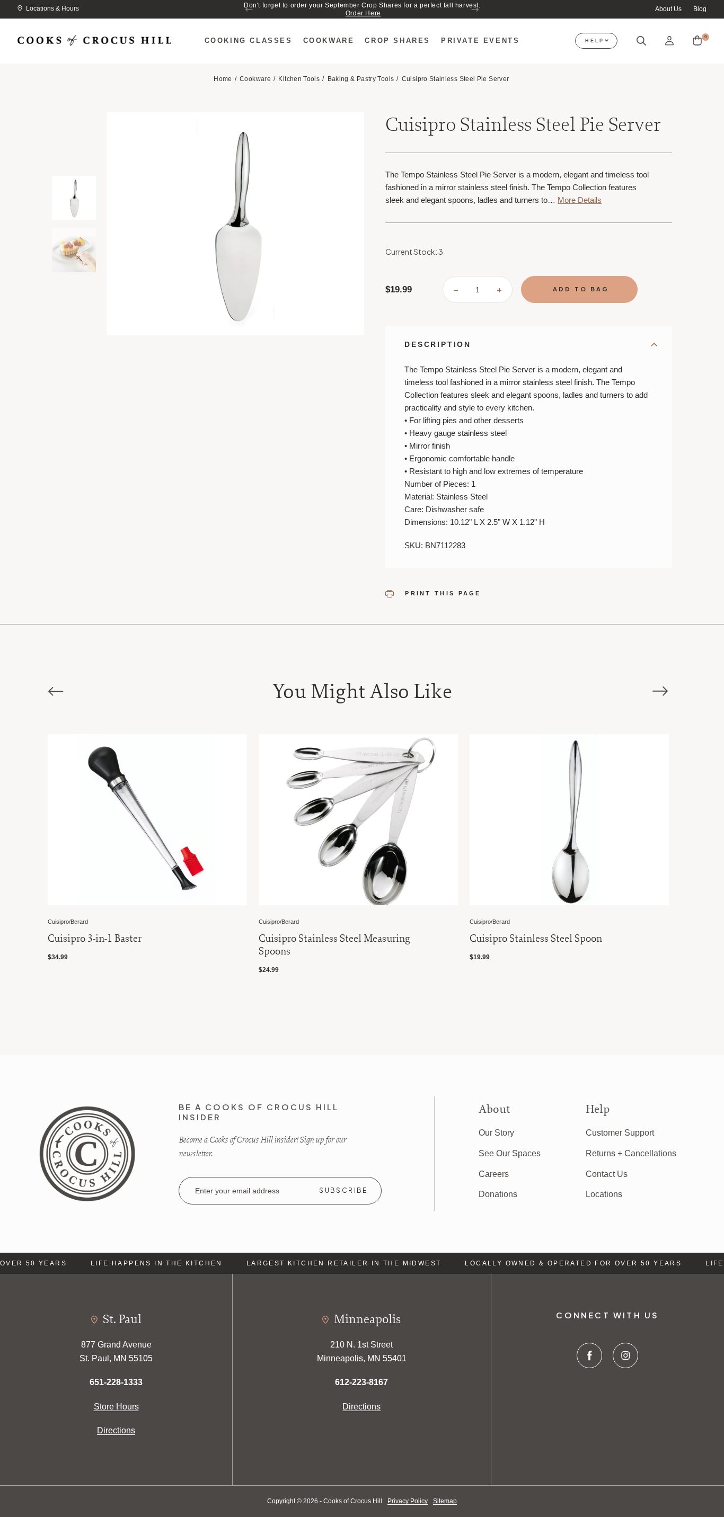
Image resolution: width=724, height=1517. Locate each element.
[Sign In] (669, 41)
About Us (668, 9)
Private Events (480, 40)
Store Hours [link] (116, 1406)
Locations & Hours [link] (52, 8)
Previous (249, 9)
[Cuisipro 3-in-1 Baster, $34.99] (147, 819)
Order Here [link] (363, 13)
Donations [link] (498, 1194)
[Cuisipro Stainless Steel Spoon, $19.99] (569, 819)
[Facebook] (589, 1355)
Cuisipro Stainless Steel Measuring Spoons (334, 945)
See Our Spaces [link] (510, 1153)
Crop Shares (397, 40)
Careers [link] (494, 1174)
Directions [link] (116, 1430)
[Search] (641, 41)
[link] (87, 1152)
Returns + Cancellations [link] (631, 1153)
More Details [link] (580, 199)
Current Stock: (414, 251)
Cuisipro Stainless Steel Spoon (536, 938)
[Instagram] (625, 1355)
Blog (700, 9)
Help (594, 40)
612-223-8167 (361, 1382)
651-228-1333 (116, 1382)
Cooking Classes (249, 40)
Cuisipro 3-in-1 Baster (95, 938)
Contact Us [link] (607, 1174)
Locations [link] (604, 1194)
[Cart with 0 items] (697, 41)
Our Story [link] (496, 1132)
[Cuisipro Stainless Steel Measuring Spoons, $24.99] (358, 819)
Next (475, 9)
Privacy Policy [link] (407, 1501)
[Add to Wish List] (226, 754)
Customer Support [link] (620, 1132)
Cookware (329, 40)
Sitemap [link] (445, 1501)
